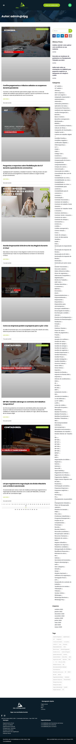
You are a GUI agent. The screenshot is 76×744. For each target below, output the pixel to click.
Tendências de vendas (62, 586)
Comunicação (59, 169)
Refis (56, 540)
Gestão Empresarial (61, 352)
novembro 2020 (59, 616)
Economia (58, 291)
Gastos (57, 337)
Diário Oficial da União (62, 271)
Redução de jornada (57, 682)
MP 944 (57, 448)
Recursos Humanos (61, 536)
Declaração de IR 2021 (62, 254)
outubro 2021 (59, 609)
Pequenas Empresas (61, 488)
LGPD (56, 403)
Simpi (56, 571)
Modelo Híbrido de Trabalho (63, 434)
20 (34, 504)
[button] (4, 5)
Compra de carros (60, 167)
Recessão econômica (61, 531)
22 (38, 504)
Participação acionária (62, 486)
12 (19, 504)
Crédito (57, 226)
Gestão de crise (56, 652)
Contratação (58, 197)
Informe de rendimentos (62, 379)
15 (24, 504)
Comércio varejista (61, 158)
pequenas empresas (57, 679)
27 (49, 504)
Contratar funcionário (61, 200)
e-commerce (58, 286)
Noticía (57, 464)
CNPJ (56, 151)
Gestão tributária (60, 361)
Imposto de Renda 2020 (62, 374)
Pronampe (58, 525)
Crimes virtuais (59, 230)
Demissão (58, 260)
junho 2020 (58, 620)
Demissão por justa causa (63, 263)
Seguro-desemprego (61, 562)
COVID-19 (58, 224)
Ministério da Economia (62, 429)
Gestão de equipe (60, 343)
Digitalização (59, 277)
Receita (57, 527)
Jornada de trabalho (61, 396)
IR (55, 383)
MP (56, 437)
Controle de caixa (60, 217)
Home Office (58, 365)
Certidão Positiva (60, 138)
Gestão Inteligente (60, 359)
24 (42, 504)
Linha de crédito (60, 405)
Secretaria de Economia (62, 560)
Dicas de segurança (61, 273)
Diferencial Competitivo (62, 275)
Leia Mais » (6, 99)
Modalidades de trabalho (62, 431)
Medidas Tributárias (61, 418)
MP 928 (57, 444)
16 (26, 504)
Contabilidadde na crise (62, 180)
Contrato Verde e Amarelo (63, 215)
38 (32, 509)
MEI (56, 420)
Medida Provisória (60, 414)
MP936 (59, 674)
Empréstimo (58, 302)
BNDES (57, 123)
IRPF (56, 390)
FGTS (56, 326)
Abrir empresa (59, 92)
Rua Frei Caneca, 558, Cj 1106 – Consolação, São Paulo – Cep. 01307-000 (19, 718)
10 (15, 504)
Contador (58, 195)
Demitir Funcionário (61, 266)
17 (28, 504)
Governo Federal (60, 363)
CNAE (56, 149)
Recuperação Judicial (61, 533)
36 (28, 509)
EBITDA (57, 288)
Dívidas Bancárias (60, 284)
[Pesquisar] (70, 31)
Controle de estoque (61, 219)
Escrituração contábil (61, 313)
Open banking (59, 470)
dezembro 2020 (59, 614)
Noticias (57, 466)
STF (56, 580)
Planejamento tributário (62, 503)
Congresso (58, 639)
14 (22, 504)
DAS (56, 244)
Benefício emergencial (62, 119)
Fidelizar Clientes (60, 328)
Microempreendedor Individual (59, 667)
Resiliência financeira (61, 551)
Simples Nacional (60, 573)
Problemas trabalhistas (62, 516)
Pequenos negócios (61, 490)
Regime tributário (60, 542)
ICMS (70, 657)
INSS (56, 381)
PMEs (56, 511)
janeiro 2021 (58, 611)
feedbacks (58, 321)
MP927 (57, 453)
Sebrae (57, 558)
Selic (56, 564)
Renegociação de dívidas (63, 549)
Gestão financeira (60, 354)
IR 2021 (57, 387)
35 (25, 509)
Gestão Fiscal (59, 357)
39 (34, 509)
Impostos (58, 376)
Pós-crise (58, 514)
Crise (56, 232)
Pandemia (58, 484)
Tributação (58, 588)
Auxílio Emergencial (61, 112)
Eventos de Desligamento (63, 317)
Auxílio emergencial (57, 636)
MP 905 (57, 440)
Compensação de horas (62, 160)
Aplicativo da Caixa (61, 106)
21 (36, 504)
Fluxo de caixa (59, 330)
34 (23, 509)
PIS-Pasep (58, 494)
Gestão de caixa (60, 341)
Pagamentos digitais (61, 477)
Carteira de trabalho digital (63, 134)
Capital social (59, 132)
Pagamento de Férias (61, 472)
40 (36, 509)
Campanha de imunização (63, 130)
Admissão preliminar (61, 103)
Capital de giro (66, 636)
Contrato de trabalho (61, 202)
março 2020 (58, 627)
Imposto (57, 370)
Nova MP (57, 468)
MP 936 (57, 446)
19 (32, 504)
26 (47, 504)
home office (64, 657)
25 (44, 504)
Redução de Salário (57, 684)
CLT (56, 147)
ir (53, 662)
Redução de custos (61, 538)
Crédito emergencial (61, 228)
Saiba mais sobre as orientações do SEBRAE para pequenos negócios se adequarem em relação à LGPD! (61, 71)
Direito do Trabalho (61, 280)
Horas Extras (59, 368)
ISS (56, 394)
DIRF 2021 (58, 282)
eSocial (57, 315)
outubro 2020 (59, 618)
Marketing (58, 409)
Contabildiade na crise (62, 178)
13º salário (58, 88)
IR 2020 (57, 385)
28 (25, 506)
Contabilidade (59, 182)
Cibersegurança (60, 145)
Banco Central (59, 117)
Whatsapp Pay (59, 599)
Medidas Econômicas (61, 416)
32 (19, 509)
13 (21, 504)
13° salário (58, 86)
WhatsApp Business (61, 597)
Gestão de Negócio (66, 652)
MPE (56, 455)
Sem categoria (59, 566)
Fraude (57, 335)
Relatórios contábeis (61, 547)
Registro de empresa (61, 544)
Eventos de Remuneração (63, 319)
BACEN (57, 114)
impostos (65, 659)
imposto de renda (57, 659)
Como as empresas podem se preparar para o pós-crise (25, 326)
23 (40, 504)
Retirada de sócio (60, 553)
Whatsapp (58, 595)
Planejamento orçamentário (63, 499)
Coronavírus (58, 222)
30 (15, 509)
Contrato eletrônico (61, 213)
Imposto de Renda (60, 372)
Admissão (58, 101)
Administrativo (59, 99)
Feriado (57, 324)
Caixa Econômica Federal (63, 125)
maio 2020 (58, 622)
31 (17, 509)
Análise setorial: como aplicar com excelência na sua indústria (61, 47)
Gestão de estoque (61, 346)
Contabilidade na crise (62, 184)
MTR (56, 457)
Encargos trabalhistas (62, 308)
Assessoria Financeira (62, 108)
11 (17, 504)
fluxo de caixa (56, 649)
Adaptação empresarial (62, 97)
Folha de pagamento (61, 332)
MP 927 (57, 442)
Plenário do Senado (61, 509)
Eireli (56, 293)
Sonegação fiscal (60, 577)
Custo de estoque (60, 235)
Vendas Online (59, 593)
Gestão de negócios (61, 350)
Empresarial (58, 299)
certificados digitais (61, 142)
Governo (65, 654)
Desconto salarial (60, 269)
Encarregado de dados (62, 310)
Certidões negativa (61, 140)
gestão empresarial (57, 654)
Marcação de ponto (61, 407)
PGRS (56, 492)
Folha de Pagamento (65, 649)
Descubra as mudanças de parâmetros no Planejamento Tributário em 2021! (61, 58)
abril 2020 (58, 625)
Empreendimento (60, 297)
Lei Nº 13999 (58, 401)
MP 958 (57, 450)
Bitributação (58, 121)
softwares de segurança (62, 575)
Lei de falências (60, 398)
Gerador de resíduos (61, 339)
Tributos (57, 591)
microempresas (59, 427)
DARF (56, 241)
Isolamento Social (60, 392)
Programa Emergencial (62, 518)
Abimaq (57, 90)
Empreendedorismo (61, 295)
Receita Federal (59, 529)
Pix (56, 497)
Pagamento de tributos (62, 475)
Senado (57, 569)
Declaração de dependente (63, 246)
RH (56, 555)
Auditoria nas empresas (62, 110)
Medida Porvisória (60, 412)
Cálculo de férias (60, 128)
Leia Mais (54, 51)
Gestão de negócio (61, 348)
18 (30, 504)
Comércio (58, 156)
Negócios (58, 462)
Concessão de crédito (62, 171)
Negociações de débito (62, 459)
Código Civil (58, 153)
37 (30, 509)
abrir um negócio (60, 95)
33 (21, 509)
